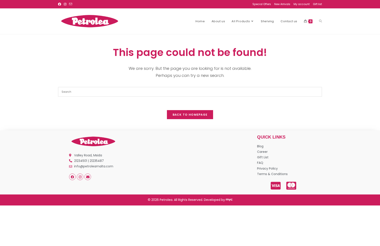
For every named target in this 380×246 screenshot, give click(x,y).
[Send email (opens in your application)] (70, 4)
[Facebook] (72, 177)
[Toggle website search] (320, 21)
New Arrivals (282, 4)
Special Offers (261, 4)
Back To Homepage (190, 115)
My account (302, 4)
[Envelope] (87, 177)
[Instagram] (80, 177)
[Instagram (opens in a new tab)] (65, 4)
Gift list (317, 4)
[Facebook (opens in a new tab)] (60, 4)
